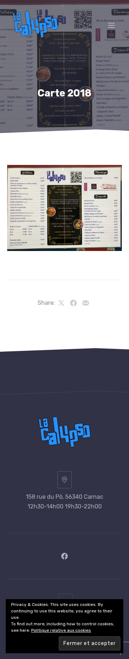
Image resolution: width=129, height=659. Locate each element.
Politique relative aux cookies (61, 630)
